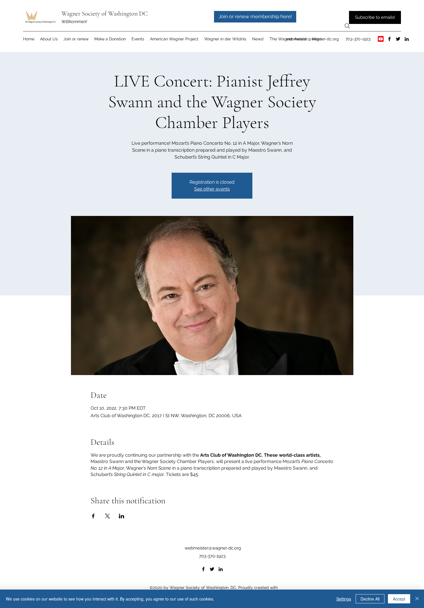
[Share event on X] (107, 516)
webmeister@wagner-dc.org (312, 39)
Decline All (370, 599)
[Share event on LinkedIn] (121, 516)
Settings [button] (343, 599)
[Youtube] (381, 39)
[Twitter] (398, 39)
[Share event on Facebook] (93, 516)
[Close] (417, 598)
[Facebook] (389, 39)
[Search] (347, 26)
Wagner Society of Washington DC (104, 13)
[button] (174, 39)
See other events (212, 189)
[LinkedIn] (407, 39)
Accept (399, 599)
